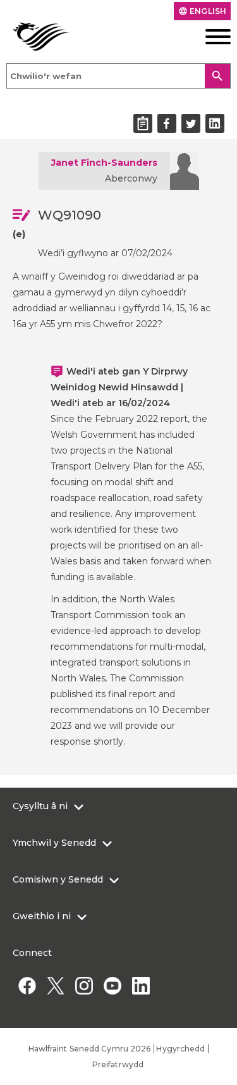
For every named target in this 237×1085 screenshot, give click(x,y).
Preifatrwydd (117, 1064)
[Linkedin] (140, 985)
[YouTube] (112, 985)
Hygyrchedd (180, 1048)
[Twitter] (55, 985)
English (202, 11)
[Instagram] (84, 985)
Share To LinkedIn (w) (214, 123)
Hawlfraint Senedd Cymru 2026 (89, 1048)
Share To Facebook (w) (166, 123)
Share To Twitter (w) (190, 123)
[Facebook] (27, 985)
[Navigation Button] (207, 36)
